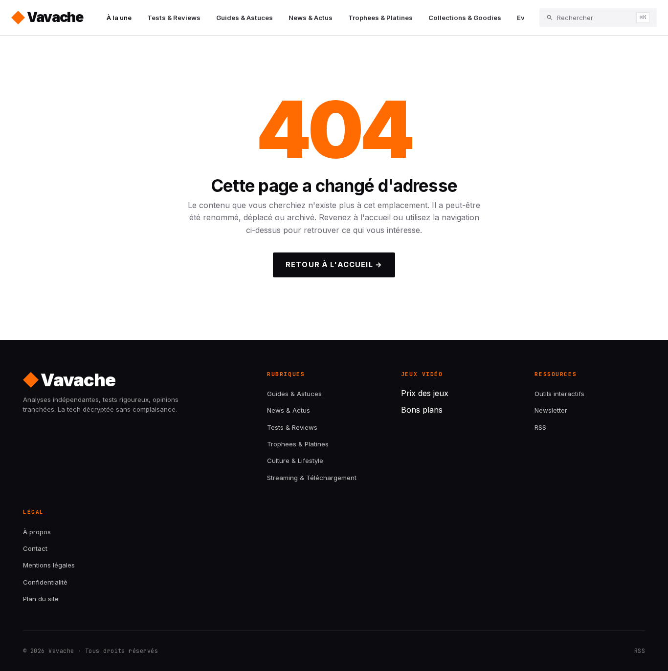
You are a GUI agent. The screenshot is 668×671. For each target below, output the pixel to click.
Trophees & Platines (380, 17)
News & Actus (311, 17)
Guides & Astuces (244, 17)
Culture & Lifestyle (295, 460)
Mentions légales (49, 565)
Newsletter (550, 410)
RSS (540, 427)
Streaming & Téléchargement (311, 478)
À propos (37, 532)
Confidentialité (45, 582)
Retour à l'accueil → (334, 264)
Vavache (55, 17)
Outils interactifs (559, 394)
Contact (35, 548)
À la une (119, 17)
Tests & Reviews (173, 17)
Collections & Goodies (464, 17)
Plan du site (41, 599)
